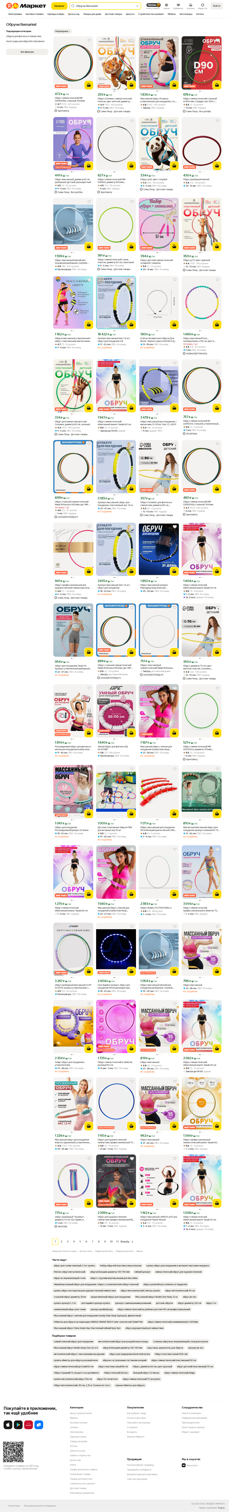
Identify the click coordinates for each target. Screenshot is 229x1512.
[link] (74, 1265)
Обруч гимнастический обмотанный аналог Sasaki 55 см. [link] (199, 1218)
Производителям (190, 1422)
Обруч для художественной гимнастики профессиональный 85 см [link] (115, 1218)
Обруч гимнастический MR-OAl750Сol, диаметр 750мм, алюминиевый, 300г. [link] (197, 748)
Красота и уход (77, 1451)
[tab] (15, 14)
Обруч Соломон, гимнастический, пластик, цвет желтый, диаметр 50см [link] (115, 100)
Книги (73, 1465)
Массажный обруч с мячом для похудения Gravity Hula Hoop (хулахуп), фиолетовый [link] (156, 748)
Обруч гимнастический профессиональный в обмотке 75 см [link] (200, 909)
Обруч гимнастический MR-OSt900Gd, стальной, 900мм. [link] (198, 503)
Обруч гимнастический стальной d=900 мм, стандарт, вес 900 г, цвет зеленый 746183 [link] (200, 100)
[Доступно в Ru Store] (38, 1428)
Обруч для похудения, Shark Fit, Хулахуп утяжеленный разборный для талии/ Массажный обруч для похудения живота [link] (72, 667)
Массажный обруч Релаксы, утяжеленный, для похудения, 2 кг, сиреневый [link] (157, 100)
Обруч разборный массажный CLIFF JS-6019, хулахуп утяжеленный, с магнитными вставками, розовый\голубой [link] (73, 986)
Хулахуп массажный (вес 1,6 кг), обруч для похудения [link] (114, 586)
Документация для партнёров (142, 1474)
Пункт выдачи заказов (193, 1427)
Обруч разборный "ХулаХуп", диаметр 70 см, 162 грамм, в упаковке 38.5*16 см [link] (70, 1218)
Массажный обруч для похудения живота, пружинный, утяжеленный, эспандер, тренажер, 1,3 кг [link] (73, 1141)
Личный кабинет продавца (140, 1465)
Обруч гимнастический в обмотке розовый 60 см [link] (115, 1063)
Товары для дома (78, 1441)
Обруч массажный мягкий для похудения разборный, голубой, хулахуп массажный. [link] (71, 261)
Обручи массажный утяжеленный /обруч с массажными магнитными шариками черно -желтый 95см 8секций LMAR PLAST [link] (73, 339)
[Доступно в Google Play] (18, 1428)
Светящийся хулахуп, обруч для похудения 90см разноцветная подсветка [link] (114, 986)
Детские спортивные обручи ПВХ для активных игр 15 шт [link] (115, 828)
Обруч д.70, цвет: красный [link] (196, 260)
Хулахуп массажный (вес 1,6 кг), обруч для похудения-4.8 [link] (114, 339)
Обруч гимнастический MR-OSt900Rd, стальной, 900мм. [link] (70, 99)
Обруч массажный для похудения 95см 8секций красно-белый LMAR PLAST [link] (158, 829)
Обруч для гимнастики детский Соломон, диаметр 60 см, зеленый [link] (72, 423)
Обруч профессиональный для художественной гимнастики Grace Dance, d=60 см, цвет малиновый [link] (73, 586)
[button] (62, 31)
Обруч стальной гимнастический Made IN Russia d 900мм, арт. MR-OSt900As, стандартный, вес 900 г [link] (116, 666)
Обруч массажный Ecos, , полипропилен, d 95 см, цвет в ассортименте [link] (198, 339)
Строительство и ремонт (82, 1483)
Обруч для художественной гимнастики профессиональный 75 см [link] (115, 1141)
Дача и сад (75, 1460)
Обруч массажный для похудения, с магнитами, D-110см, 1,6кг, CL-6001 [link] (158, 423)
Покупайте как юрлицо (138, 1422)
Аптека (73, 1446)
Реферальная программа (194, 1418)
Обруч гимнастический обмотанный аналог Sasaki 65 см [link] (71, 909)
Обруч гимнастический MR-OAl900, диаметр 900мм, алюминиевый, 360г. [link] (112, 181)
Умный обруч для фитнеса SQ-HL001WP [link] (113, 748)
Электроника (76, 1432)
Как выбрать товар (136, 1413)
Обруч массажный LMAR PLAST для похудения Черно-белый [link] (158, 1218)
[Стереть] (137, 6)
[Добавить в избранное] (89, 40)
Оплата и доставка (136, 1418)
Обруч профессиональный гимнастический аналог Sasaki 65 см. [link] (200, 1141)
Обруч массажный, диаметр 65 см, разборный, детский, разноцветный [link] (73, 180)
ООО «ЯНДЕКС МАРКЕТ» (212, 1503)
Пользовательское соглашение (40, 1506)
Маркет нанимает (191, 1432)
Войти (216, 5)
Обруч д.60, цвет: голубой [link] (153, 179)
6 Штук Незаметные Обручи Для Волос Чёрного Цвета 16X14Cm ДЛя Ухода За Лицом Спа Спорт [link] (158, 339)
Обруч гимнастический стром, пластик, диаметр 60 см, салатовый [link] (116, 261)
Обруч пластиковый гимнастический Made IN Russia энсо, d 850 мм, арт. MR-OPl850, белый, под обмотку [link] (156, 666)
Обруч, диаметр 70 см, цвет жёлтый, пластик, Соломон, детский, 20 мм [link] (197, 667)
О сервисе (132, 1427)
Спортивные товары (80, 1474)
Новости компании (191, 1413)
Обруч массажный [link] (192, 985)
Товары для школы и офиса (83, 1469)
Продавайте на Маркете (139, 1469)
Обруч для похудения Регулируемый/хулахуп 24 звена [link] (71, 828)
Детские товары (78, 1488)
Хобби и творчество (80, 1455)
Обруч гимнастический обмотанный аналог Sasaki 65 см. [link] (200, 1063)
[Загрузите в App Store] (8, 1428)
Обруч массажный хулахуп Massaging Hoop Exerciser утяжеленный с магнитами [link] (154, 586)
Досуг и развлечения (81, 1413)
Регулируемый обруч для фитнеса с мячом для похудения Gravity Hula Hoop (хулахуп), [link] (73, 748)
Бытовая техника (78, 1422)
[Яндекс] (221, 1508)
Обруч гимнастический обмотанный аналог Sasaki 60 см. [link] (114, 423)
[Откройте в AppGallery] (28, 1428)
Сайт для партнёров (137, 1479)
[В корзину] (88, 85)
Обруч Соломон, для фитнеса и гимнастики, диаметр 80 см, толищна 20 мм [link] (156, 504)
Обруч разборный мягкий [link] (196, 179)
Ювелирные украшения (82, 1493)
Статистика (14, 1506)
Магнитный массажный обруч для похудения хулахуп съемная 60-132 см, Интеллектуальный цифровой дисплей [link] (201, 829)
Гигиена (74, 1427)
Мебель (74, 1418)
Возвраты (132, 1432)
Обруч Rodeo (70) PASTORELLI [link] (156, 908)
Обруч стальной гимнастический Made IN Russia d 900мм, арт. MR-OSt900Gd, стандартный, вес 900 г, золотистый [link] (73, 503)
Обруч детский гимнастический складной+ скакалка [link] (156, 261)
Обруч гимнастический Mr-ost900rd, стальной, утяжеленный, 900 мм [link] (201, 422)
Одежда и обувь (78, 1436)
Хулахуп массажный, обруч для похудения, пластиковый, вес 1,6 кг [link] (115, 503)
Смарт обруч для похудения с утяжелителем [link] (70, 1063)
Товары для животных (81, 1479)
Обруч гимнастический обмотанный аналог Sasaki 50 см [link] (199, 586)
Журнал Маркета (135, 1436)
